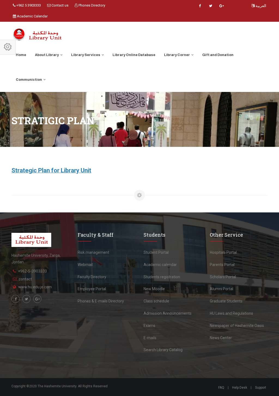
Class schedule (156, 301)
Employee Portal (92, 289)
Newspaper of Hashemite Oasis (237, 325)
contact (25, 279)
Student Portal (156, 252)
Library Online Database (134, 55)
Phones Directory (91, 5)
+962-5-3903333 (32, 271)
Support (260, 387)
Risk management (93, 252)
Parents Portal (222, 264)
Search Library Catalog (163, 350)
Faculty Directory (92, 277)
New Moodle (154, 289)
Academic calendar (160, 264)
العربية (260, 6)
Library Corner (177, 55)
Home (21, 55)
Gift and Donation (217, 55)
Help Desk (239, 387)
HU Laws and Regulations (231, 313)
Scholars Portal (223, 277)
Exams (149, 325)
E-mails (150, 338)
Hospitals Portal (223, 252)
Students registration (162, 277)
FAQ (221, 387)
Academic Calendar (32, 16)
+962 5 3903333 (28, 5)
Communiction (29, 80)
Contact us (59, 5)
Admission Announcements (168, 313)
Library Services (86, 55)
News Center (221, 338)
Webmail (85, 264)
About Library (47, 55)
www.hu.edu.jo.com (35, 287)
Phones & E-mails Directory (101, 301)
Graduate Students (226, 301)
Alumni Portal (221, 289)
